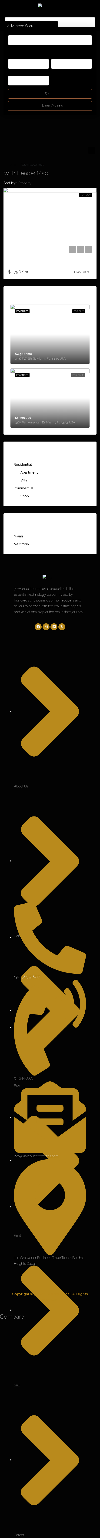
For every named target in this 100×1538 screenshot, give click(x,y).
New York (21, 544)
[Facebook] (38, 626)
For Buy (85, 195)
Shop (24, 496)
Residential (22, 464)
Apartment (29, 472)
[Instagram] (46, 626)
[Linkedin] (53, 626)
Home (12, 164)
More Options (52, 106)
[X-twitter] (61, 626)
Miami (18, 536)
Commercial (23, 488)
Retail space (18, 264)
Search (50, 94)
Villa (23, 480)
